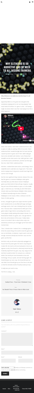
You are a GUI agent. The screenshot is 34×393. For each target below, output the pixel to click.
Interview (16, 388)
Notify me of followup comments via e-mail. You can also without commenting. (16, 369)
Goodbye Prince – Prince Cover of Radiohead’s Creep (18, 281)
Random (17, 74)
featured (4, 388)
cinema (16, 385)
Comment (4, 331)
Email (3, 357)
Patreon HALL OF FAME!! (26, 388)
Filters (9, 388)
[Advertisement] (17, 25)
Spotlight (16, 386)
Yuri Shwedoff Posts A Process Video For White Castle (15, 288)
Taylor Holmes (10, 74)
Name (3, 349)
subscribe (13, 370)
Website (20, 357)
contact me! (17, 389)
